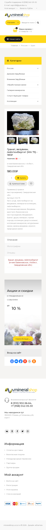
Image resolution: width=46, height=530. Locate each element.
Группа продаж (12, 467)
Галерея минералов (16, 90)
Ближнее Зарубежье (16, 79)
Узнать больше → (23, 339)
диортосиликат (31, 220)
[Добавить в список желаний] (31, 183)
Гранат (10, 218)
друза (16, 218)
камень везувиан (20, 226)
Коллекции (11, 101)
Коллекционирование (16, 209)
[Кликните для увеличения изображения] (23, 123)
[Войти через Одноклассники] (34, 361)
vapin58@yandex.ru (18, 5)
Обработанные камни (16, 85)
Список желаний (13, 494)
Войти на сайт (12, 481)
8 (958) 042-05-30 (29, 2)
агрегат (31, 226)
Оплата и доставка (14, 450)
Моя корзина (12, 490)
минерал (23, 218)
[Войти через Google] (29, 361)
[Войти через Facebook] (21, 361)
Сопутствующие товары (17, 96)
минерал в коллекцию (26, 203)
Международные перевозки (18, 459)
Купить (22, 178)
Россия (10, 68)
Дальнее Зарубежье (16, 74)
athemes (38, 525)
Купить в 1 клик (18, 184)
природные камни (15, 229)
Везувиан (31, 209)
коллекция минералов (16, 223)
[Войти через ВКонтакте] (16, 361)
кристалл (11, 212)
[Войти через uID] (12, 361)
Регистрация (12, 485)
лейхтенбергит (13, 206)
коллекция (19, 220)
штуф (14, 201)
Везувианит (27, 215)
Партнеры (10, 463)
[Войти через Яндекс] (25, 361)
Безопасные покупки (15, 454)
